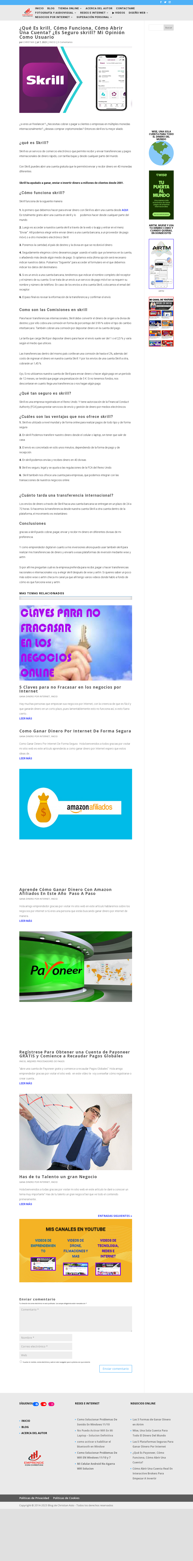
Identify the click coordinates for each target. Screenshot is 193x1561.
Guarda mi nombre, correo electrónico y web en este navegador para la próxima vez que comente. (56, 1362)
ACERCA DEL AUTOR (99, 8)
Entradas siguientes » (115, 1216)
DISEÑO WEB (137, 13)
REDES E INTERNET (93, 13)
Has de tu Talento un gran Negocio (58, 1176)
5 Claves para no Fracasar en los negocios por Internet (70, 689)
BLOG (51, 8)
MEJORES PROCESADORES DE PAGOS (46, 1061)
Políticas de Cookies (66, 1498)
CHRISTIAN (28, 42)
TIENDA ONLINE (68, 8)
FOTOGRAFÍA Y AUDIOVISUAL (54, 13)
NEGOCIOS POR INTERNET (52, 17)
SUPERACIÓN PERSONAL (93, 17)
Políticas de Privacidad (34, 1498)
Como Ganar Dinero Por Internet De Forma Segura (75, 731)
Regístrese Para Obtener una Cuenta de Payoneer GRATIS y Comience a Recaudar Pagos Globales (74, 1054)
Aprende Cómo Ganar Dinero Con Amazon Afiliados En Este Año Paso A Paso (65, 891)
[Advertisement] (75, 862)
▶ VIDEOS (118, 13)
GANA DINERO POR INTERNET (34, 696)
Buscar (168, 27)
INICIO (39, 8)
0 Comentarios (65, 42)
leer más (25, 718)
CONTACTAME (125, 8)
